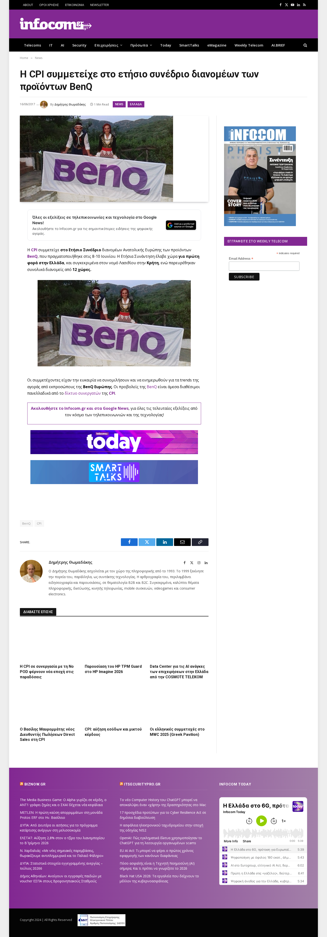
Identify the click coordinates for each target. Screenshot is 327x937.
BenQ (32, 256)
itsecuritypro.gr (142, 784)
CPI (34, 249)
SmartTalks (189, 45)
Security (79, 45)
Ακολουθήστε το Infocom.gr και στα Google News (80, 408)
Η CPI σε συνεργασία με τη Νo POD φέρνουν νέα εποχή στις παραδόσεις (47, 671)
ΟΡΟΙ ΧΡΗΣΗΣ (49, 5)
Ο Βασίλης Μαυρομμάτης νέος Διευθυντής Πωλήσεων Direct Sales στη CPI (47, 734)
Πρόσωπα (139, 45)
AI (62, 45)
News (119, 104)
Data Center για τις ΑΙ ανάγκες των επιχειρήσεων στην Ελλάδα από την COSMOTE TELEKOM (179, 671)
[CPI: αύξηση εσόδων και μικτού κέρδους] (114, 704)
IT (51, 45)
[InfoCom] (56, 24)
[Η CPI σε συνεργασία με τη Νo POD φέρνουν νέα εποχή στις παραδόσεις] (49, 641)
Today (165, 45)
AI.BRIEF (278, 45)
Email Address (241, 258)
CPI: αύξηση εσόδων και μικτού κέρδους (113, 732)
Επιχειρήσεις (106, 45)
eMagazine (216, 45)
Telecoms (32, 45)
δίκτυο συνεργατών (83, 393)
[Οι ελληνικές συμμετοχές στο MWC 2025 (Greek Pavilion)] (179, 704)
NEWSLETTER (99, 5)
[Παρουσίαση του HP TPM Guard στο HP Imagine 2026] (114, 641)
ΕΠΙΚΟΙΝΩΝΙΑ (74, 5)
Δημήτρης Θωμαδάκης (70, 104)
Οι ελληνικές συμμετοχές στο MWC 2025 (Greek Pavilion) (177, 732)
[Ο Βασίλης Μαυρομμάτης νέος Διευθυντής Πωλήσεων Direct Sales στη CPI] (49, 704)
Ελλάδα (136, 104)
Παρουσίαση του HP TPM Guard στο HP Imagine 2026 (113, 669)
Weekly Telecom (249, 45)
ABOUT (28, 5)
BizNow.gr (35, 784)
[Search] (305, 45)
